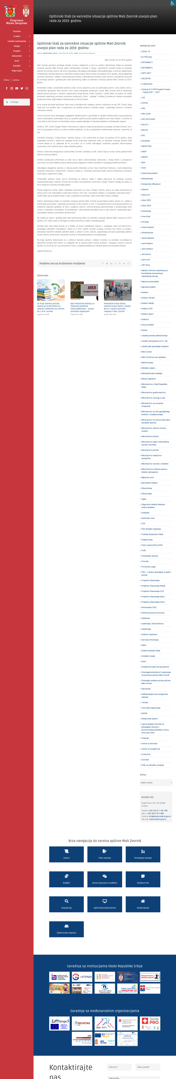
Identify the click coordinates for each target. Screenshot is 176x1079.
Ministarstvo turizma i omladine (154, 464)
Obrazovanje (146, 494)
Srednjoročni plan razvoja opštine (155, 667)
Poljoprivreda (147, 540)
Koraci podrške (147, 325)
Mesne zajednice (148, 379)
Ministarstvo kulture (150, 436)
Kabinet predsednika (150, 281)
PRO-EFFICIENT (148, 119)
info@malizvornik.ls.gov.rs (160, 816)
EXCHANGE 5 (147, 62)
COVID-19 (145, 51)
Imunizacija (146, 211)
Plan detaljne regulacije (151, 529)
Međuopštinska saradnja (151, 373)
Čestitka (145, 760)
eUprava (144, 189)
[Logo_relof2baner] (82, 1032)
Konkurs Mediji (147, 303)
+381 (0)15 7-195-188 (158, 810)
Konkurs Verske (148, 298)
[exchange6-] (127, 1032)
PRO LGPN (145, 114)
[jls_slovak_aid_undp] (105, 1017)
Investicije (145, 216)
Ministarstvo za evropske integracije (152, 404)
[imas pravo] (82, 984)
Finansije (145, 738)
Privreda (144, 561)
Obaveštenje (146, 488)
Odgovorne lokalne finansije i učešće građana (153, 505)
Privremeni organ (148, 567)
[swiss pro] (150, 1017)
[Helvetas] (82, 1017)
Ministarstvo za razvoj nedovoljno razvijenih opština (155, 421)
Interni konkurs (147, 227)
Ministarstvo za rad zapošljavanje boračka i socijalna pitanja (155, 413)
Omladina (145, 513)
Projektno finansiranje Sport (153, 596)
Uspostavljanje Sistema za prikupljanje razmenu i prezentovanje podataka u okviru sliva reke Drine (155, 728)
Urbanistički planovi (149, 719)
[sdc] (127, 1017)
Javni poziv (146, 254)
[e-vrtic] (59, 984)
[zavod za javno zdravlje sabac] (150, 984)
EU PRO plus (146, 57)
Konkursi (145, 319)
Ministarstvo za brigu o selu (153, 398)
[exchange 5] (59, 1017)
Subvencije (145, 689)
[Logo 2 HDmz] (105, 984)
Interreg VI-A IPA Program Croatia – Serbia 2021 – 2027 (155, 90)
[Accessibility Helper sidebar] (173, 3)
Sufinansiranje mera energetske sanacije (154, 695)
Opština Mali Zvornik (50, 53)
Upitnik (144, 713)
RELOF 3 (145, 124)
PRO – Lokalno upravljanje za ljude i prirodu (156, 573)
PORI (143, 550)
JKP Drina (145, 265)
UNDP (144, 151)
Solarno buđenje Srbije (150, 650)
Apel (143, 162)
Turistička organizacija (150, 708)
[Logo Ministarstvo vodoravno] (59, 972)
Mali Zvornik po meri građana (153, 357)
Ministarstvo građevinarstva (153, 392)
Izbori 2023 (146, 205)
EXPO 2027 (146, 73)
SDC (143, 135)
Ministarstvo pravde (150, 450)
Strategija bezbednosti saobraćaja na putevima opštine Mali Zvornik (156, 673)
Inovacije (145, 222)
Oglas (143, 499)
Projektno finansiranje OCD (152, 591)
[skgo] (105, 972)
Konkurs (144, 292)
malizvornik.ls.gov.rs (157, 819)
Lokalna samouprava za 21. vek (154, 341)
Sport (143, 661)
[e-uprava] (82, 972)
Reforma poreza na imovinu (152, 613)
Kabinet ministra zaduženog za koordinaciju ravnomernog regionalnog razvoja (154, 273)
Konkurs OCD (147, 308)
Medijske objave (148, 368)
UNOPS (144, 157)
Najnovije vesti (147, 477)
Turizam (144, 702)
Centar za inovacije (149, 743)
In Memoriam (146, 84)
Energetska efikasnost (151, 184)
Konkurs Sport (147, 314)
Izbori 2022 (146, 200)
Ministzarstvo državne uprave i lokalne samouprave (154, 470)
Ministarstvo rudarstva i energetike (151, 457)
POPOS (144, 103)
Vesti (76, 53)
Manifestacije (147, 362)
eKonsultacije (147, 178)
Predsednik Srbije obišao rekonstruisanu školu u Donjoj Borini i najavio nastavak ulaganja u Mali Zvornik (117, 307)
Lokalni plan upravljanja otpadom (155, 346)
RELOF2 (144, 130)
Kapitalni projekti (148, 287)
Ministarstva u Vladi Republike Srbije (154, 385)
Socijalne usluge (148, 656)
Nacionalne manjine (149, 483)
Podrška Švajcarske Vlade (152, 534)
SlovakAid (145, 141)
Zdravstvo (145, 195)
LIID (143, 97)
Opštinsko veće (148, 518)
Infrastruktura (147, 232)
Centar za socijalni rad (150, 749)
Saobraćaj (145, 618)
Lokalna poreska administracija (154, 335)
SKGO (143, 645)
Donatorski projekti (149, 173)
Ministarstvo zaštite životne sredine (153, 429)
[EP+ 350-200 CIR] (105, 1032)
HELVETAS (146, 78)
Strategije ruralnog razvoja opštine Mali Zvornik (155, 682)
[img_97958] (150, 972)
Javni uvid (145, 259)
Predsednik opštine (149, 556)
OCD (143, 523)
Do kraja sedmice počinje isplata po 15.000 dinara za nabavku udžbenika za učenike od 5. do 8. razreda (50, 307)
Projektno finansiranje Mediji (153, 586)
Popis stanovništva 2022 (152, 545)
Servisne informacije (150, 640)
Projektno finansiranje (150, 580)
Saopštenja (146, 629)
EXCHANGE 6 (147, 68)
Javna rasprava (147, 238)
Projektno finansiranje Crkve (153, 602)
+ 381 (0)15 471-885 (155, 813)
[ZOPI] (127, 984)
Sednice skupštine (149, 634)
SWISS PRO (146, 146)
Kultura (144, 330)
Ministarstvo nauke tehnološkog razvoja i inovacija (155, 443)
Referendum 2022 (149, 607)
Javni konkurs (147, 243)
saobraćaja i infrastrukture (152, 623)
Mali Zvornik (146, 352)
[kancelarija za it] (127, 972)
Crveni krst (146, 754)
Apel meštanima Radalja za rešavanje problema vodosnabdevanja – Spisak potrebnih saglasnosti (82, 307)
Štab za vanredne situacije (152, 765)
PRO (143, 108)
